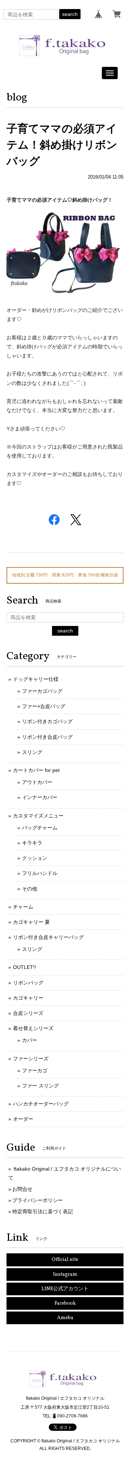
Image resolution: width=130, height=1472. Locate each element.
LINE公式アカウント (65, 1289)
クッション (34, 858)
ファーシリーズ (30, 1058)
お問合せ (22, 1189)
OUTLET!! (24, 967)
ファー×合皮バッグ (43, 706)
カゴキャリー (28, 998)
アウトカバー (37, 782)
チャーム (23, 907)
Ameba (65, 1317)
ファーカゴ (34, 1070)
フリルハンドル (39, 873)
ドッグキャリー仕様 (35, 679)
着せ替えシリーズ (33, 1028)
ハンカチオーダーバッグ (41, 1104)
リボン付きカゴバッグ (47, 721)
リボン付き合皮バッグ (47, 737)
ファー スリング (40, 1086)
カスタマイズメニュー (38, 816)
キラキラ (32, 843)
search (70, 14)
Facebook (65, 1303)
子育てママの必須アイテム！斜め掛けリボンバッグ (61, 145)
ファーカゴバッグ (42, 691)
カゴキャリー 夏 (31, 922)
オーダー (23, 1119)
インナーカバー (39, 797)
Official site (65, 1259)
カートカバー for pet (36, 770)
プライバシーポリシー (37, 1200)
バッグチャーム (39, 828)
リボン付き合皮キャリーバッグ (48, 937)
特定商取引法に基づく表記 (42, 1211)
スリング (32, 752)
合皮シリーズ (28, 1013)
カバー (29, 1040)
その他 (29, 889)
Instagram (65, 1274)
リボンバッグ (28, 983)
